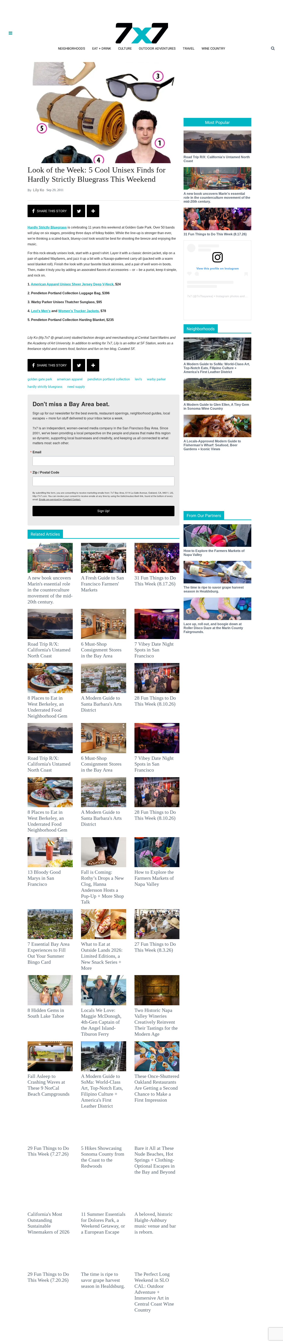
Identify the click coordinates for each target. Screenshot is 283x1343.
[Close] (202, 619)
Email (86, 653)
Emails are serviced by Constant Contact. (163, 701)
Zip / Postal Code (95, 674)
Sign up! (141, 713)
